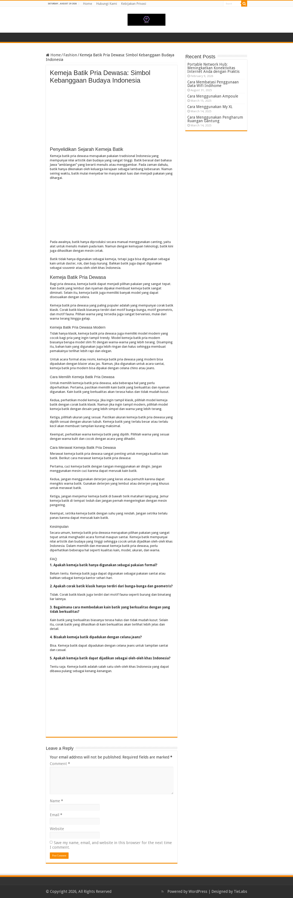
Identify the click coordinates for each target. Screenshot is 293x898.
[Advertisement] (111, 114)
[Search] (244, 4)
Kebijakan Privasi (133, 4)
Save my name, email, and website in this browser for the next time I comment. (111, 845)
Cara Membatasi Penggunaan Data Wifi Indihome (213, 84)
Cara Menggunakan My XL (210, 106)
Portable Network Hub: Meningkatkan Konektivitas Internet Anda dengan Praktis (213, 68)
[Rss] (162, 891)
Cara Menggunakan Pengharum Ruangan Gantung (215, 119)
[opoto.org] (146, 19)
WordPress (198, 891)
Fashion (70, 55)
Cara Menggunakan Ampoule (212, 96)
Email (56, 815)
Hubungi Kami (106, 4)
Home (87, 4)
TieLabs (240, 891)
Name (56, 801)
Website (57, 829)
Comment (60, 763)
